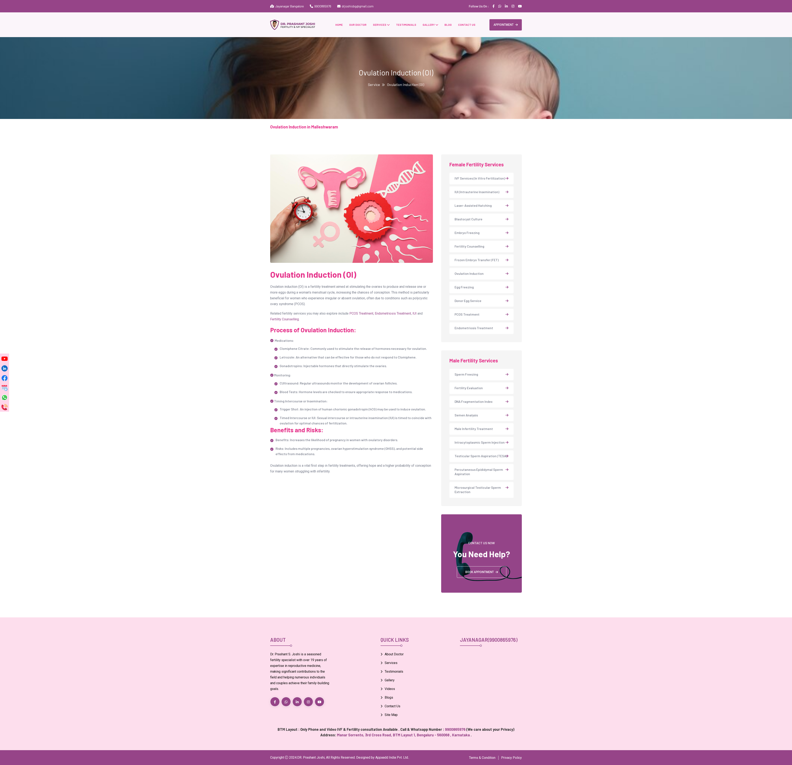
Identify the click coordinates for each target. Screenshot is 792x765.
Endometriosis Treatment (393, 313)
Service (374, 84)
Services (379, 24)
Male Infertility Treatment (474, 429)
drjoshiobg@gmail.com (358, 6)
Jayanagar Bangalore (289, 6)
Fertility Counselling (284, 319)
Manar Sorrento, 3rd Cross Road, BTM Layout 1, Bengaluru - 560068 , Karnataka (404, 735)
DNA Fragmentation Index (474, 401)
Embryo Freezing (467, 233)
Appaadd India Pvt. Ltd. (392, 757)
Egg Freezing (464, 287)
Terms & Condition (482, 758)
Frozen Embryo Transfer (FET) (477, 260)
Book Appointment (479, 572)
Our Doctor (358, 24)
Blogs (389, 697)
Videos (390, 689)
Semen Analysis (466, 415)
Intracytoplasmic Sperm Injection (480, 442)
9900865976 (322, 6)
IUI (414, 313)
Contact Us (392, 706)
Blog (448, 24)
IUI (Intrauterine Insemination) (477, 192)
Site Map (391, 715)
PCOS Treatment (361, 313)
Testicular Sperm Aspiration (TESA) (481, 456)
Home (339, 24)
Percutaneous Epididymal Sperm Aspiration (479, 472)
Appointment (504, 24)
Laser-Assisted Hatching (473, 205)
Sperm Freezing (466, 374)
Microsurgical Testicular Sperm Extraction (478, 489)
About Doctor (394, 654)
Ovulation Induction (469, 273)
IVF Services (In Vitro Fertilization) (480, 178)
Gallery (429, 24)
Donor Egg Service (468, 301)
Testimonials (406, 24)
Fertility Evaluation (469, 388)
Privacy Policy (511, 758)
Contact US (466, 24)
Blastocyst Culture (468, 219)
